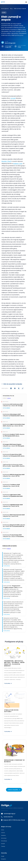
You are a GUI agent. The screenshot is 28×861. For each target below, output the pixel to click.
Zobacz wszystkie (13, 789)
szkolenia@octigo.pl (9, 813)
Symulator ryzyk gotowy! (11, 711)
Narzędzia (3, 859)
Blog (11, 8)
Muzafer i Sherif (6, 161)
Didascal (9, 398)
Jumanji (12, 98)
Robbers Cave (17, 163)
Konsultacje (4, 841)
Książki (2, 856)
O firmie (3, 832)
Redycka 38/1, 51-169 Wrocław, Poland (14, 820)
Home (2, 830)
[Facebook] (14, 388)
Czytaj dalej (7, 683)
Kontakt (3, 843)
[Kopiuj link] (22, 388)
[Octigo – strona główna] (7, 2)
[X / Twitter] (18, 388)
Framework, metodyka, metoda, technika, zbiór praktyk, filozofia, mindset (14, 663)
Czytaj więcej (6, 408)
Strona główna (5, 8)
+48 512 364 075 (8, 817)
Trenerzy (3, 846)
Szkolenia (3, 835)
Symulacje (3, 838)
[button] (26, 2)
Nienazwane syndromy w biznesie (14, 761)
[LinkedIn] (11, 388)
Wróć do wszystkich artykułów (12, 384)
